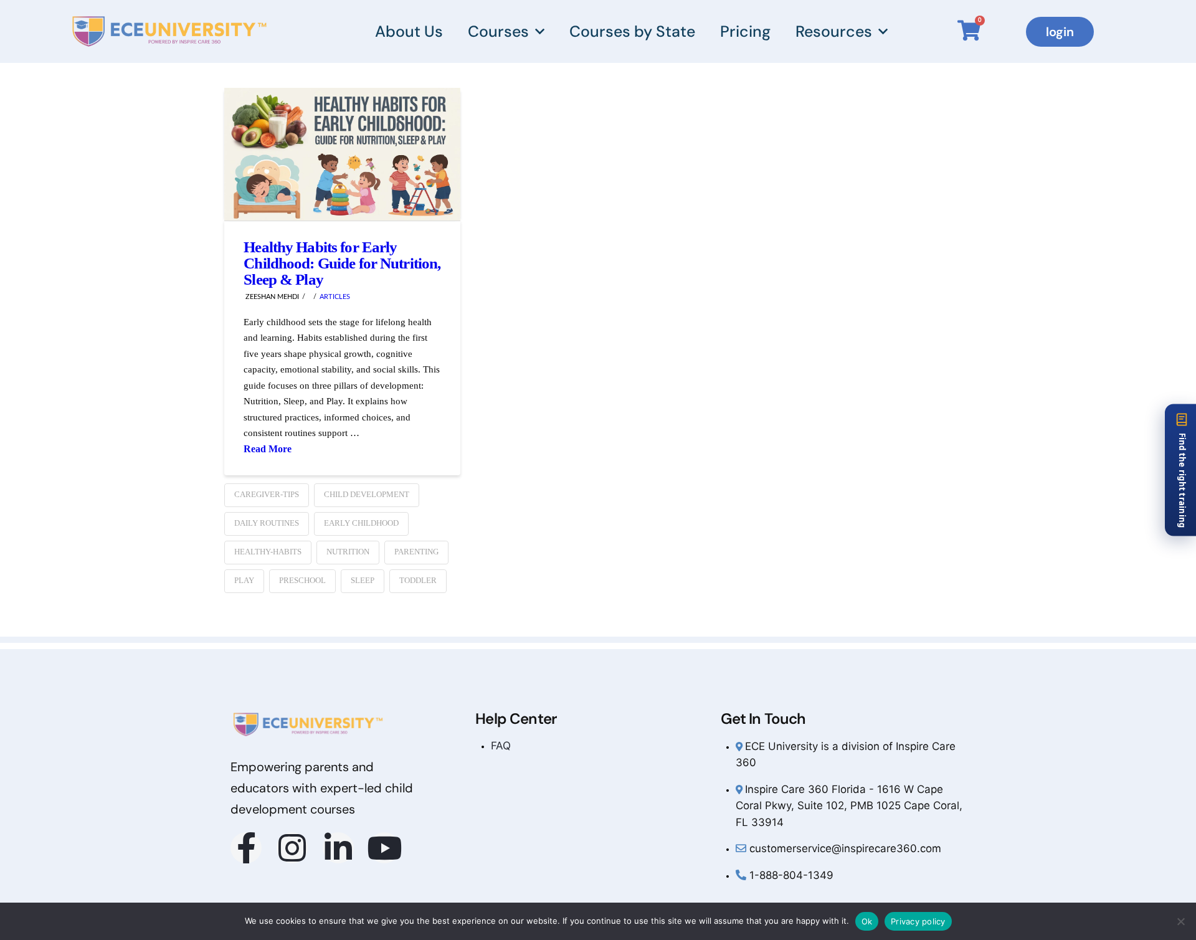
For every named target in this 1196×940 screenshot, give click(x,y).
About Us (409, 31)
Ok (867, 921)
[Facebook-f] (246, 847)
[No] (1180, 921)
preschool (302, 580)
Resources (833, 31)
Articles (335, 297)
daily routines (266, 523)
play (244, 580)
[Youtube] (384, 847)
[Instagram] (292, 847)
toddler (418, 580)
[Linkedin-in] (338, 847)
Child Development (366, 494)
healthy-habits (267, 551)
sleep (362, 580)
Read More (268, 449)
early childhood (361, 523)
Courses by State (632, 31)
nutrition (347, 551)
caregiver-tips (266, 494)
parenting (416, 551)
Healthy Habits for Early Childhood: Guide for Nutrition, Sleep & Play (342, 263)
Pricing (745, 31)
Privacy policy (918, 921)
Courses (498, 31)
